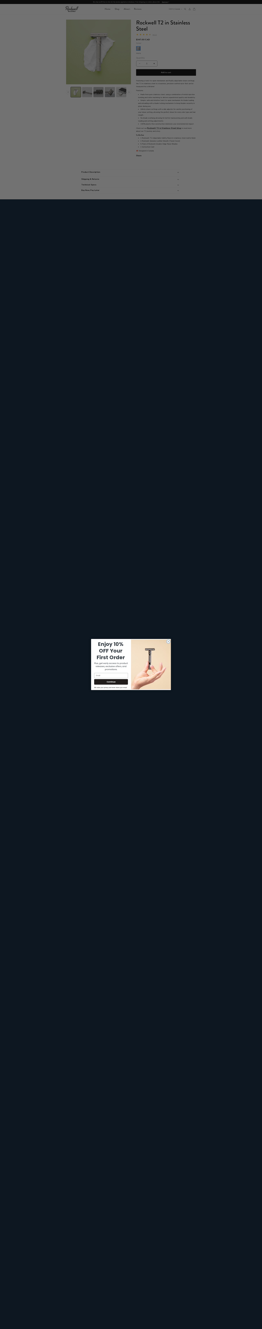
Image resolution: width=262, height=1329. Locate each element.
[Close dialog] (168, 641)
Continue (111, 682)
